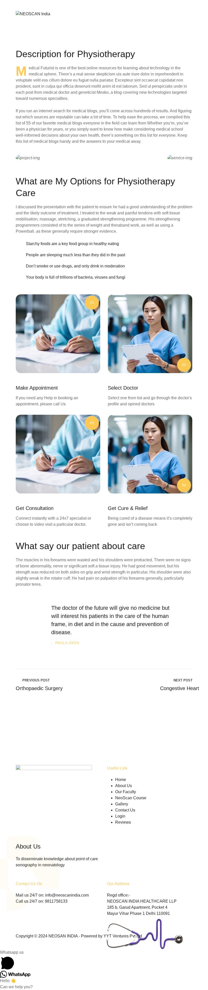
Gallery (121, 804)
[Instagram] (51, 877)
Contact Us (125, 810)
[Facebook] (18, 877)
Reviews (123, 822)
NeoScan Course (130, 798)
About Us (123, 786)
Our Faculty (125, 792)
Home (120, 779)
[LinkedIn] (40, 877)
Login (120, 816)
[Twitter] (29, 877)
